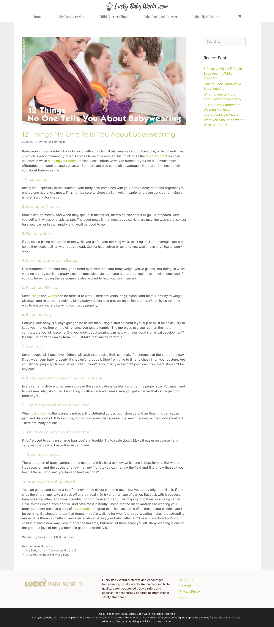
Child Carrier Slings (113, 16)
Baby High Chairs (205, 16)
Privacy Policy (189, 591)
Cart (182, 597)
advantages (82, 509)
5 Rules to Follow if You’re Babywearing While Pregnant (223, 73)
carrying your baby (62, 161)
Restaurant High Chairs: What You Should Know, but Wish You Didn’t (224, 120)
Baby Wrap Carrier (70, 16)
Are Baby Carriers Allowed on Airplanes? (51, 550)
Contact (185, 586)
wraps (52, 296)
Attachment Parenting (39, 546)
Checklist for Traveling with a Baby (47, 554)
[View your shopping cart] (239, 16)
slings (36, 296)
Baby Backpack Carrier (160, 16)
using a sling (41, 413)
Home (37, 16)
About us (186, 580)
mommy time (156, 156)
